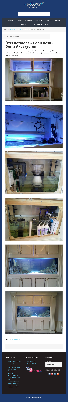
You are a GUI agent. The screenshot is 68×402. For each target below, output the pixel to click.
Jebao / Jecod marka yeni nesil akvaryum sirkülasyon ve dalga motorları (15, 363)
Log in (41, 398)
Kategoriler (48, 361)
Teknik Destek (31, 361)
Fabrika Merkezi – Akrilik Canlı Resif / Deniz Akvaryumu (14, 369)
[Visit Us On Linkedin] (55, 374)
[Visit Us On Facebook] (49, 374)
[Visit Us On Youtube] (52, 374)
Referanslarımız (16, 339)
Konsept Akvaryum (34, 4)
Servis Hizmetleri (31, 363)
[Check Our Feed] (57, 374)
